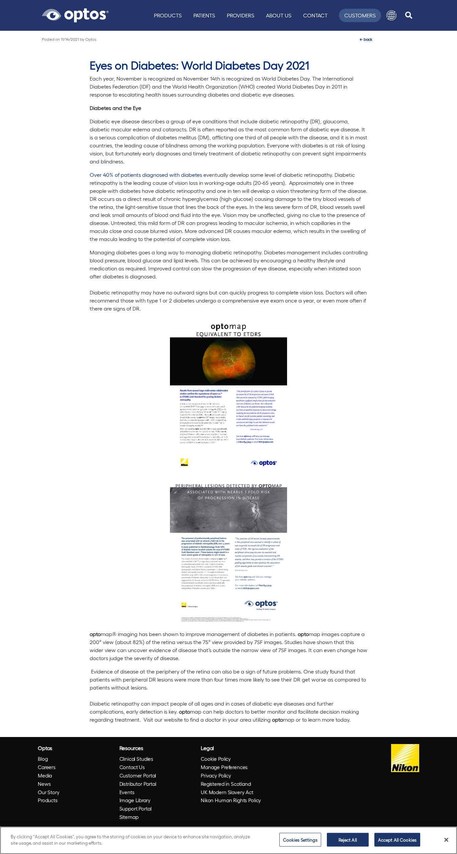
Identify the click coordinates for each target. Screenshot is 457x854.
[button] (391, 15)
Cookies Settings (300, 839)
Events (126, 792)
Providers (240, 15)
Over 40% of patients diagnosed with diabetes (146, 174)
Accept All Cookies (397, 839)
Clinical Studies (136, 759)
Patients (204, 15)
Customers (360, 15)
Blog (43, 759)
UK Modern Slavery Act (227, 792)
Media (45, 775)
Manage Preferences (224, 767)
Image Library (135, 800)
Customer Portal (137, 775)
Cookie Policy (216, 759)
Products (168, 15)
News (44, 784)
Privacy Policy (216, 775)
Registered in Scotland (226, 784)
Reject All (348, 839)
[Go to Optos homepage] (75, 14)
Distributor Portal (137, 784)
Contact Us (132, 767)
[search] (409, 15)
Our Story (49, 792)
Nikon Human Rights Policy (231, 800)
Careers (47, 767)
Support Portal (135, 809)
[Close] (446, 839)
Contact (315, 15)
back (366, 39)
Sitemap (129, 817)
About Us (278, 15)
